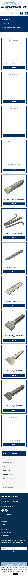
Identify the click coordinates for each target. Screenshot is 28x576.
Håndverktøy (6, 470)
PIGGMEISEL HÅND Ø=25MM (14, 267)
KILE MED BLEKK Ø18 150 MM (14, 233)
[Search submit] (21, 13)
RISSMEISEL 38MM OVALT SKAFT (14, 301)
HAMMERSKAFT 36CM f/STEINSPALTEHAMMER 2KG (14, 165)
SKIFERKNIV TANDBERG (14, 440)
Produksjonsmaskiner (8, 487)
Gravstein (5, 483)
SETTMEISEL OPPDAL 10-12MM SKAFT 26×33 (14, 336)
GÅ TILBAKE (7, 23)
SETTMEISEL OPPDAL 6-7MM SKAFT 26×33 (14, 406)
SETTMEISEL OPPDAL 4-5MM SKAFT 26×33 (14, 371)
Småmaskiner (6, 474)
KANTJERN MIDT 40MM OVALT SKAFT (14, 199)
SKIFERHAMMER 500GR (14, 131)
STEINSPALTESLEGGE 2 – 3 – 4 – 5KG (14, 63)
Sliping (5, 466)
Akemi (4, 458)
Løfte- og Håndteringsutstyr (10, 478)
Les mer (20, 574)
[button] (26, 13)
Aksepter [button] (15, 574)
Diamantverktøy (7, 462)
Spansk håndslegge (14, 97)
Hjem (2, 27)
